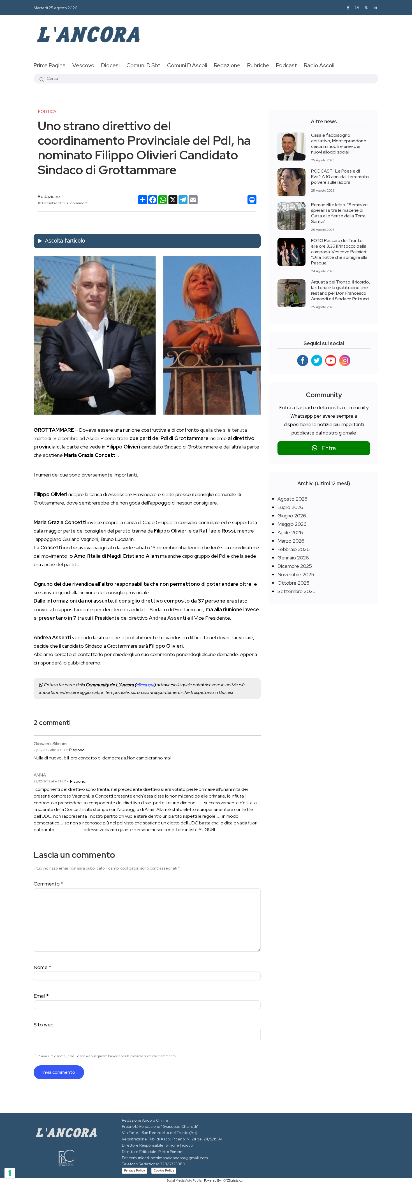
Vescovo (83, 65)
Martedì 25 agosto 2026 (55, 7)
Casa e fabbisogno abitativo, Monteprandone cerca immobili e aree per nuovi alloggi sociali (338, 143)
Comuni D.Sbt (143, 65)
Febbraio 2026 (293, 549)
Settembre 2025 (296, 591)
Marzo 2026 (290, 541)
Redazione (227, 65)
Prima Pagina (50, 65)
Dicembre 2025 (294, 566)
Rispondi (77, 749)
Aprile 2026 (290, 532)
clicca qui (145, 685)
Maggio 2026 (292, 524)
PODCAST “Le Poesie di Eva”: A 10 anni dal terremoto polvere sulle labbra (340, 176)
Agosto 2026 (292, 499)
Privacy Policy (134, 1170)
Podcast (286, 65)
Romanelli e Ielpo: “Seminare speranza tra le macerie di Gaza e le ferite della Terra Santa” (339, 213)
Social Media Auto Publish (185, 1180)
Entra (326, 448)
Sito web (44, 1024)
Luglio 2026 (290, 507)
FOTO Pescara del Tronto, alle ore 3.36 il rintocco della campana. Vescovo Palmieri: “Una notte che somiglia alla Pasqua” (339, 252)
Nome (42, 967)
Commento (48, 883)
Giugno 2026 (291, 515)
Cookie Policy (164, 1170)
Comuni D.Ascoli (187, 65)
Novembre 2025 (295, 574)
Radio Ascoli (319, 65)
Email (41, 996)
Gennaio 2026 (293, 557)
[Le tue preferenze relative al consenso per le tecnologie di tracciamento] (9, 1173)
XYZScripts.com (234, 1180)
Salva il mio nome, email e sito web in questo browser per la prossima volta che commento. (107, 1056)
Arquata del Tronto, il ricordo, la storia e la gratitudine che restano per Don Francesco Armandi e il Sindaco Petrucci (340, 290)
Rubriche (258, 65)
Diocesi (110, 65)
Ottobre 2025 (293, 583)
